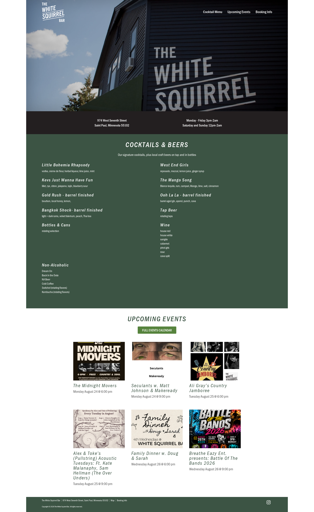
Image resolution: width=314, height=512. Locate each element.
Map (112, 500)
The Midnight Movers (99, 372)
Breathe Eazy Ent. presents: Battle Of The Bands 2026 (215, 450)
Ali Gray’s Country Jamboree (215, 372)
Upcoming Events (238, 11)
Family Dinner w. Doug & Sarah (157, 450)
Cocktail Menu (212, 11)
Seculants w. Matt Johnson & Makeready (157, 372)
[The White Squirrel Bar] (107, 12)
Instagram (268, 502)
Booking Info (264, 11)
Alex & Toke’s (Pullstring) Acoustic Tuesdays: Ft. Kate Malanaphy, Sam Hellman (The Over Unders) (99, 450)
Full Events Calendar (157, 330)
